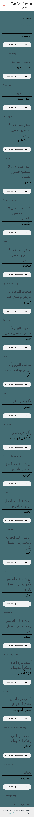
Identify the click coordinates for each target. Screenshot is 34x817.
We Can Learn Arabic (21, 5)
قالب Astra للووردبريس (12, 813)
